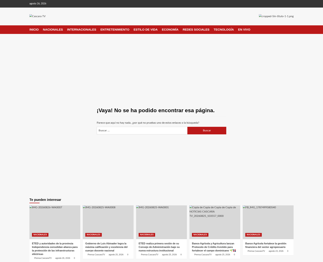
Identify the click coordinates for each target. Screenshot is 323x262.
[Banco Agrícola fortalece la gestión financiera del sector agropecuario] (268, 222)
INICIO (34, 29)
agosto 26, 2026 (62, 258)
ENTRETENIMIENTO (114, 29)
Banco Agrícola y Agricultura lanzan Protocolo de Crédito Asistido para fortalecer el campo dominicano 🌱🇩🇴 (214, 247)
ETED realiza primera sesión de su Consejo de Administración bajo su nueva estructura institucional (159, 247)
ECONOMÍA (170, 29)
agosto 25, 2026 (116, 254)
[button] (291, 30)
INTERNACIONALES (81, 29)
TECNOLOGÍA (224, 29)
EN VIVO (244, 29)
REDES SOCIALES (196, 29)
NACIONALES (53, 29)
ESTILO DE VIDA (146, 29)
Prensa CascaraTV (43, 258)
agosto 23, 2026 (276, 251)
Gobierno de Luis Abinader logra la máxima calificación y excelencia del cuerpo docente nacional (106, 247)
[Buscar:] (142, 130)
